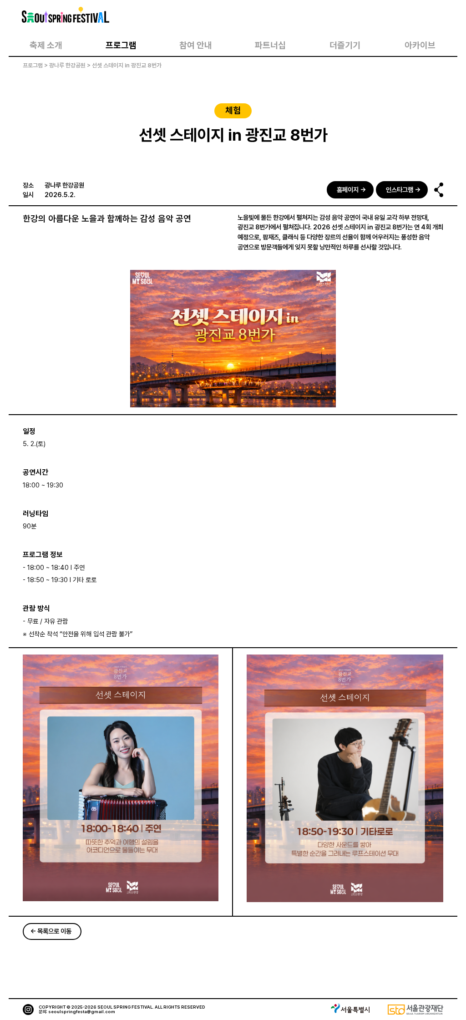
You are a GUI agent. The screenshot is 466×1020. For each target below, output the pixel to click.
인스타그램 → (403, 189)
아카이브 (420, 45)
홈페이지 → (351, 189)
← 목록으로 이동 (50, 931)
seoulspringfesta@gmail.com (81, 1011)
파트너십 (270, 45)
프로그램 (121, 45)
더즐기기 (344, 45)
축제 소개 (46, 45)
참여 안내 (195, 45)
